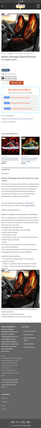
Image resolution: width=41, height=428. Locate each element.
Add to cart (16, 83)
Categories (10, 53)
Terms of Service (29, 347)
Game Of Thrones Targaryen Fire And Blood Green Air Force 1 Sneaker (29, 159)
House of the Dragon (23, 119)
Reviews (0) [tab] (5, 173)
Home (3, 53)
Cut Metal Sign (24, 205)
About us (4, 398)
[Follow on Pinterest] (22, 1)
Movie (31, 119)
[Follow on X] (20, 1)
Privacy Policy (28, 334)
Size (2, 74)
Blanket (32, 205)
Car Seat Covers (28, 53)
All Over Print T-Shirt (12, 205)
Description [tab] (5, 169)
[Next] (39, 152)
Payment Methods (30, 331)
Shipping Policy (29, 344)
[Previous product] (6, 65)
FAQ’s (3, 405)
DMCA (3, 409)
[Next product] (3, 65)
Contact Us (5, 402)
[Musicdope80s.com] (20, 6)
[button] (2, 6)
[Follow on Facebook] (18, 1)
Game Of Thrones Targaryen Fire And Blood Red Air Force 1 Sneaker (10, 159)
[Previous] (1, 152)
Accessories (18, 53)
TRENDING (29, 203)
